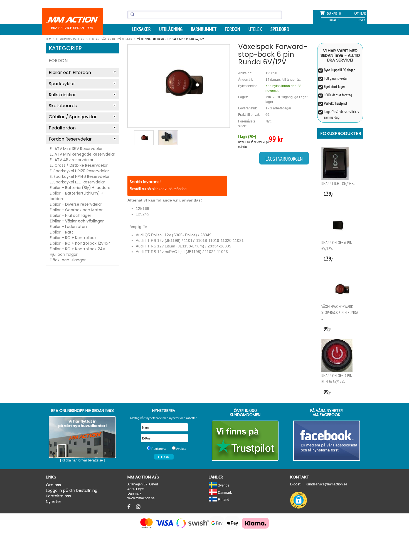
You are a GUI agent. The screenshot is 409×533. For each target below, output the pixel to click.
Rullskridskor (62, 95)
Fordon (232, 29)
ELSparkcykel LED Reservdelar (77, 182)
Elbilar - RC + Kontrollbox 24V (77, 249)
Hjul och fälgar (64, 254)
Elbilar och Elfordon (70, 72)
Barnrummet (203, 29)
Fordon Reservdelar (70, 139)
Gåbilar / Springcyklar (73, 117)
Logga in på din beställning (71, 490)
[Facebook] (129, 507)
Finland (223, 499)
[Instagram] (138, 507)
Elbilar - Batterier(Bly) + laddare (80, 187)
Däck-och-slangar (68, 260)
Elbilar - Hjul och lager (70, 215)
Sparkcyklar (62, 83)
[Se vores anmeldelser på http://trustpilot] (245, 441)
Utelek (255, 29)
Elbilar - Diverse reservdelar (76, 204)
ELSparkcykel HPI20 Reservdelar (79, 171)
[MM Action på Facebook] (327, 441)
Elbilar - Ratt (61, 232)
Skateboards (63, 105)
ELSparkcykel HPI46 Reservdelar (80, 176)
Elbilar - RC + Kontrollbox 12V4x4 (80, 243)
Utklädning (171, 29)
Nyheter (53, 501)
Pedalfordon (62, 128)
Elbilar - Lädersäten (68, 226)
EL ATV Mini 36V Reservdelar (76, 148)
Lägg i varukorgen (284, 159)
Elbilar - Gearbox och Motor (76, 210)
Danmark (224, 492)
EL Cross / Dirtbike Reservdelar (79, 165)
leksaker (141, 29)
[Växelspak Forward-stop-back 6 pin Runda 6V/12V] (179, 83)
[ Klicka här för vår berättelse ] (82, 460)
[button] (298, 500)
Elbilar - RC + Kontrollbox (73, 237)
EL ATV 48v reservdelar (71, 160)
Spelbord (279, 29)
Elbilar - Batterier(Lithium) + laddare (77, 196)
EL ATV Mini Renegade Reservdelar (82, 154)
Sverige (223, 485)
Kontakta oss (58, 496)
